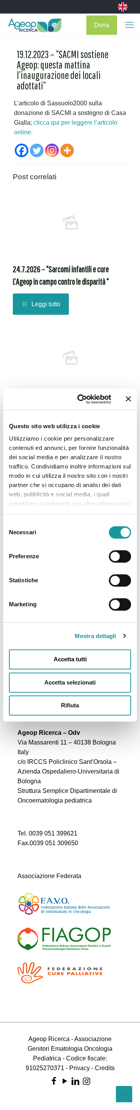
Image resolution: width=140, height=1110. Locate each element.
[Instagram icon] (86, 1081)
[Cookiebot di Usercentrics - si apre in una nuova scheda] (82, 399)
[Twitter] (37, 150)
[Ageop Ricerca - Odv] (35, 25)
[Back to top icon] (124, 1094)
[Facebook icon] (53, 1081)
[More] (67, 150)
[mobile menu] (129, 25)
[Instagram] (52, 150)
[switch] (120, 556)
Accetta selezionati (70, 682)
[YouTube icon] (64, 1081)
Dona (101, 25)
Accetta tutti (70, 659)
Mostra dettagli (95, 636)
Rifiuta (70, 705)
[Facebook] (21, 150)
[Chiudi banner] (128, 399)
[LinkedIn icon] (75, 1081)
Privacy (79, 1068)
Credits (105, 1068)
